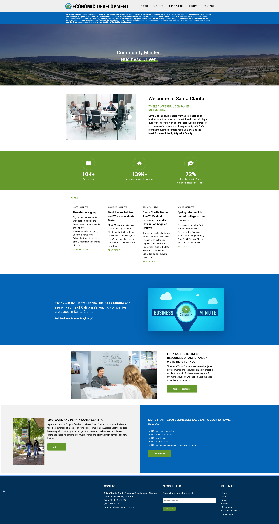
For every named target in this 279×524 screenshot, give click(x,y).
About (224, 496)
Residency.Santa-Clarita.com (160, 20)
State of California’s (172, 14)
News (224, 500)
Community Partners (231, 510)
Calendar (225, 503)
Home (224, 493)
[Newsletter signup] (87, 228)
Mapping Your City (85, 22)
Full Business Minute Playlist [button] (72, 318)
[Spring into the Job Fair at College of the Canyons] (191, 227)
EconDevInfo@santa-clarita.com (119, 507)
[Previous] (73, 117)
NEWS (74, 198)
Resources (226, 507)
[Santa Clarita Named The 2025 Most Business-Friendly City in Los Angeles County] (157, 234)
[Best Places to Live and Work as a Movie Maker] (122, 228)
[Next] (130, 117)
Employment (227, 514)
